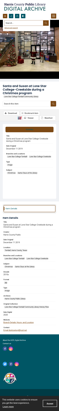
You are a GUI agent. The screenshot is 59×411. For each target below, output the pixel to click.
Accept (50, 403)
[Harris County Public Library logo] (10, 378)
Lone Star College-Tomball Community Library (21, 97)
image (10, 165)
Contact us (7, 344)
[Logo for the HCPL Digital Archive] (25, 6)
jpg (6, 283)
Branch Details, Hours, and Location (18, 322)
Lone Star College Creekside (40, 157)
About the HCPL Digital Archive (14, 340)
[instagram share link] (11, 348)
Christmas (12, 173)
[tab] (29, 129)
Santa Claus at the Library (27, 173)
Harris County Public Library (15, 299)
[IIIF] (19, 118)
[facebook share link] (5, 348)
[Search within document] (53, 103)
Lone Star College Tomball (17, 157)
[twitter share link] (5, 364)
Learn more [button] (8, 407)
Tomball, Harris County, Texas (16, 250)
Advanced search (11, 28)
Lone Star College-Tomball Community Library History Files (27, 307)
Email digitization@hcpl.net (15, 330)
